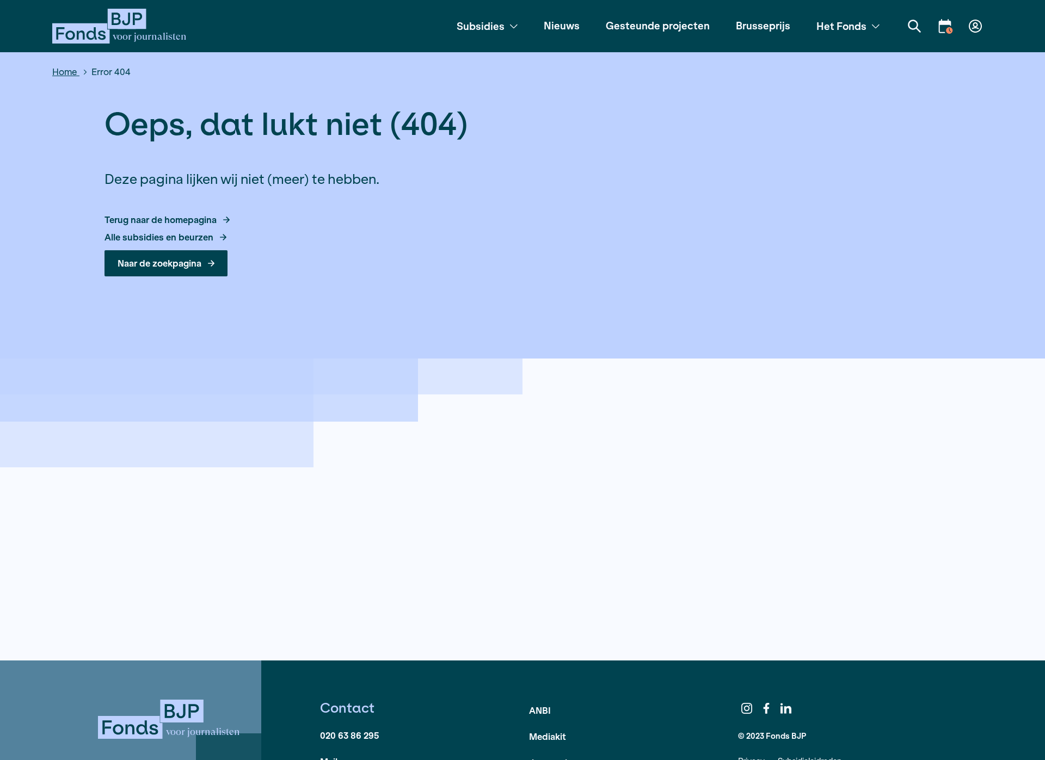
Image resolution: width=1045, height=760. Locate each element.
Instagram (746, 708)
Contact (347, 707)
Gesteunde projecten (658, 25)
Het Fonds (841, 26)
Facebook (766, 708)
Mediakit (547, 736)
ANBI (540, 710)
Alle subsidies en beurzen (158, 237)
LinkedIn (786, 708)
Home (65, 71)
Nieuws (562, 25)
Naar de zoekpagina (159, 263)
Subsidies (481, 26)
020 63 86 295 (349, 735)
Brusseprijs (763, 25)
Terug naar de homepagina (160, 219)
